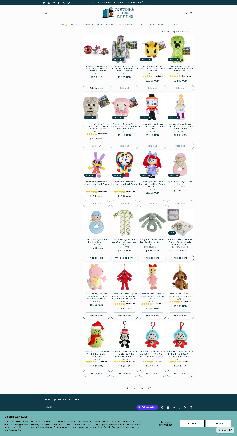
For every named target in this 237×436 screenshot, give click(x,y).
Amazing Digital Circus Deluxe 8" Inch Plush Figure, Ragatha (152, 184)
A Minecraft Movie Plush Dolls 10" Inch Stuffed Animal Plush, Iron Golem (124, 68)
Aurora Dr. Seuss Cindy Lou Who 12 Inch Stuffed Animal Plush (152, 296)
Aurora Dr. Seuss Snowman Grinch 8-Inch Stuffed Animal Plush (97, 354)
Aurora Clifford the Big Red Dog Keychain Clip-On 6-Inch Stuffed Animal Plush (124, 296)
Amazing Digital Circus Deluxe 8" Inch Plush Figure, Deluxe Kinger (180, 126)
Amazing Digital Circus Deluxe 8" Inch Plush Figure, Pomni (124, 184)
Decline (219, 423)
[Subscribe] (89, 407)
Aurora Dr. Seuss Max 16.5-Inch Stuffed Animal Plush (180, 295)
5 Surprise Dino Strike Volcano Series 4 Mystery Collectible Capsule (96, 68)
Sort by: (166, 31)
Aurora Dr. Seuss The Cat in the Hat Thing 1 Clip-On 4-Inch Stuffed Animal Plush (152, 354)
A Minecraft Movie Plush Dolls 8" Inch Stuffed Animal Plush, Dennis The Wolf (96, 126)
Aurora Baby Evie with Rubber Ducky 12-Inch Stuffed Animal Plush (96, 296)
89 (149, 388)
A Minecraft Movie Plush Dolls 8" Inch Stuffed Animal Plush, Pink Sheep (124, 126)
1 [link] (119, 387)
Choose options (124, 257)
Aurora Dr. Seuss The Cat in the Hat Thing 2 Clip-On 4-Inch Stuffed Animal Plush (180, 354)
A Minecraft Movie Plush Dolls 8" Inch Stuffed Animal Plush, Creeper (180, 68)
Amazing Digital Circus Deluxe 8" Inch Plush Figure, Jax (97, 184)
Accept (192, 423)
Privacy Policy (17, 430)
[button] (46, 13)
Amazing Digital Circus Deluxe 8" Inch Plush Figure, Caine (152, 126)
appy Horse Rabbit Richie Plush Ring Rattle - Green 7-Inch (152, 242)
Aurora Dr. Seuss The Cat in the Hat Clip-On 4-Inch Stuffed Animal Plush (124, 354)
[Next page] (157, 388)
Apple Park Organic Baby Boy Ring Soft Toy (96, 241)
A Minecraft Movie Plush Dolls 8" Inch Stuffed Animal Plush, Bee (152, 68)
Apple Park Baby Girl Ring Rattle (180, 183)
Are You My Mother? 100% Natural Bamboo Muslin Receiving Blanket (180, 242)
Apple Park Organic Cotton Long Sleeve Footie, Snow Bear (124, 242)
